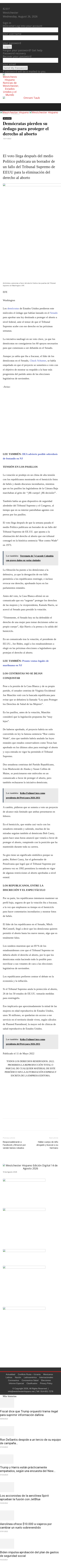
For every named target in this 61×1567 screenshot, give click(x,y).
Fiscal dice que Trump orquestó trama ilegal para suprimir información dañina (29, 1413)
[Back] (4, 20)
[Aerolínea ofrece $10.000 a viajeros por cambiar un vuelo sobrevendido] (30, 1515)
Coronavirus (13, 1380)
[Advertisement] (30, 419)
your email (9, 64)
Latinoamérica (30, 1377)
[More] (19, 145)
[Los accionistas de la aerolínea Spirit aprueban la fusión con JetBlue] (30, 1487)
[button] (4, 107)
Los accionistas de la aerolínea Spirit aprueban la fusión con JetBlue (24, 1497)
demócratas (13, 308)
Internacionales (46, 1377)
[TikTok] (9, 5)
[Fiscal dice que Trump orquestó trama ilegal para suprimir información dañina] (30, 1403)
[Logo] (15, 112)
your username (12, 33)
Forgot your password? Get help (22, 50)
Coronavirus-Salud (30, 1380)
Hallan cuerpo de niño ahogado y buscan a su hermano (47, 1145)
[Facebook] (4, 5)
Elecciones (46, 1380)
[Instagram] (7, 5)
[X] (12, 5)
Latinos (9, 1377)
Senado (54, 312)
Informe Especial (16, 1383)
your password (12, 43)
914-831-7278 (46, 1391)
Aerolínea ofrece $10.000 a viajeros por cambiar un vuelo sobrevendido (26, 1525)
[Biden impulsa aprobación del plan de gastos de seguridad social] (30, 1544)
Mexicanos (48, 1374)
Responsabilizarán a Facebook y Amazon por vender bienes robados (14, 1145)
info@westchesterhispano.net (21, 1391)
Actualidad (7, 118)
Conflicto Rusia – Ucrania (29, 1374)
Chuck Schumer (38, 360)
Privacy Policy (46, 1383)
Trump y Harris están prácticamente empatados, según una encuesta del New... (27, 1469)
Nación (18, 1377)
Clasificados (32, 1383)
